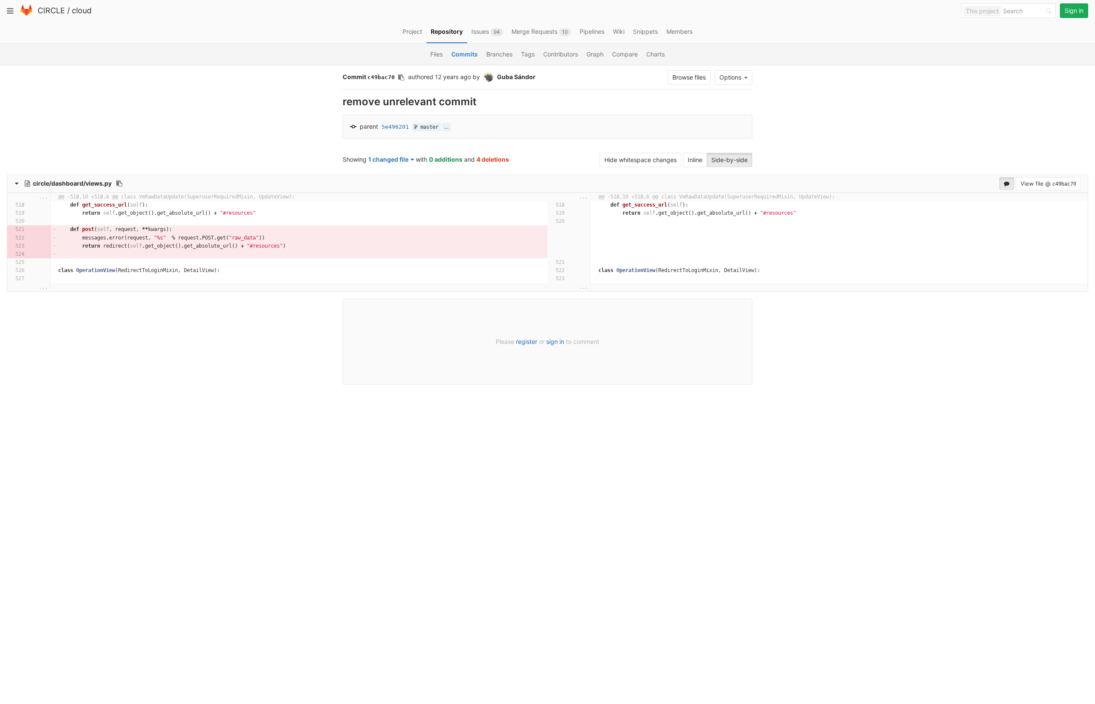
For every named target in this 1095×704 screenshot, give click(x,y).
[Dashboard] (27, 14)
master (427, 127)
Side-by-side (729, 159)
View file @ (1048, 183)
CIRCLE (51, 10)
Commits (464, 54)
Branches (499, 54)
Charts (655, 54)
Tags (528, 54)
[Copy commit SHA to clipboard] (401, 77)
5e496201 (395, 127)
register (526, 341)
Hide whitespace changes (640, 159)
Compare (625, 54)
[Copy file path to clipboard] (119, 183)
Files (436, 54)
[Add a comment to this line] (29, 205)
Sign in (1074, 10)
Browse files (689, 77)
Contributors (560, 54)
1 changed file (388, 159)
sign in (555, 341)
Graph (595, 54)
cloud (82, 10)
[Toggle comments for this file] (1006, 183)
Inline (695, 159)
